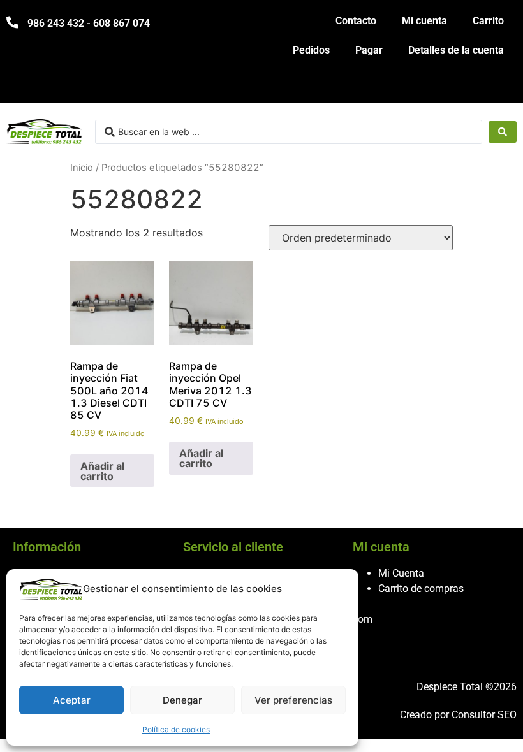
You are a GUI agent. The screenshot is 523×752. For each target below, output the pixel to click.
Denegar (182, 700)
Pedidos (311, 50)
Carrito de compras (421, 588)
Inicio (81, 167)
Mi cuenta (424, 21)
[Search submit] (503, 132)
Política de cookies (176, 729)
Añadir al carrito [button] (102, 470)
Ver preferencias (293, 700)
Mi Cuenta (401, 573)
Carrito (488, 21)
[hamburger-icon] (502, 87)
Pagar (369, 50)
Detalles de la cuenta (456, 50)
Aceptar (72, 700)
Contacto (355, 21)
